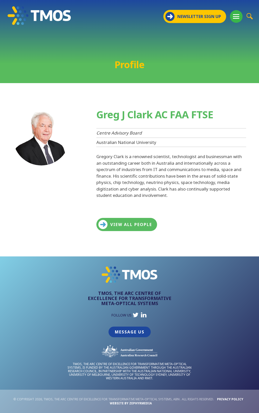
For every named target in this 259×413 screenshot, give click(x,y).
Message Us (129, 332)
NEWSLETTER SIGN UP (199, 16)
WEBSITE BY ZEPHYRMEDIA (131, 403)
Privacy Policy (230, 399)
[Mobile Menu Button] (236, 16)
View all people (131, 224)
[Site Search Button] (249, 16)
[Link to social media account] (135, 316)
